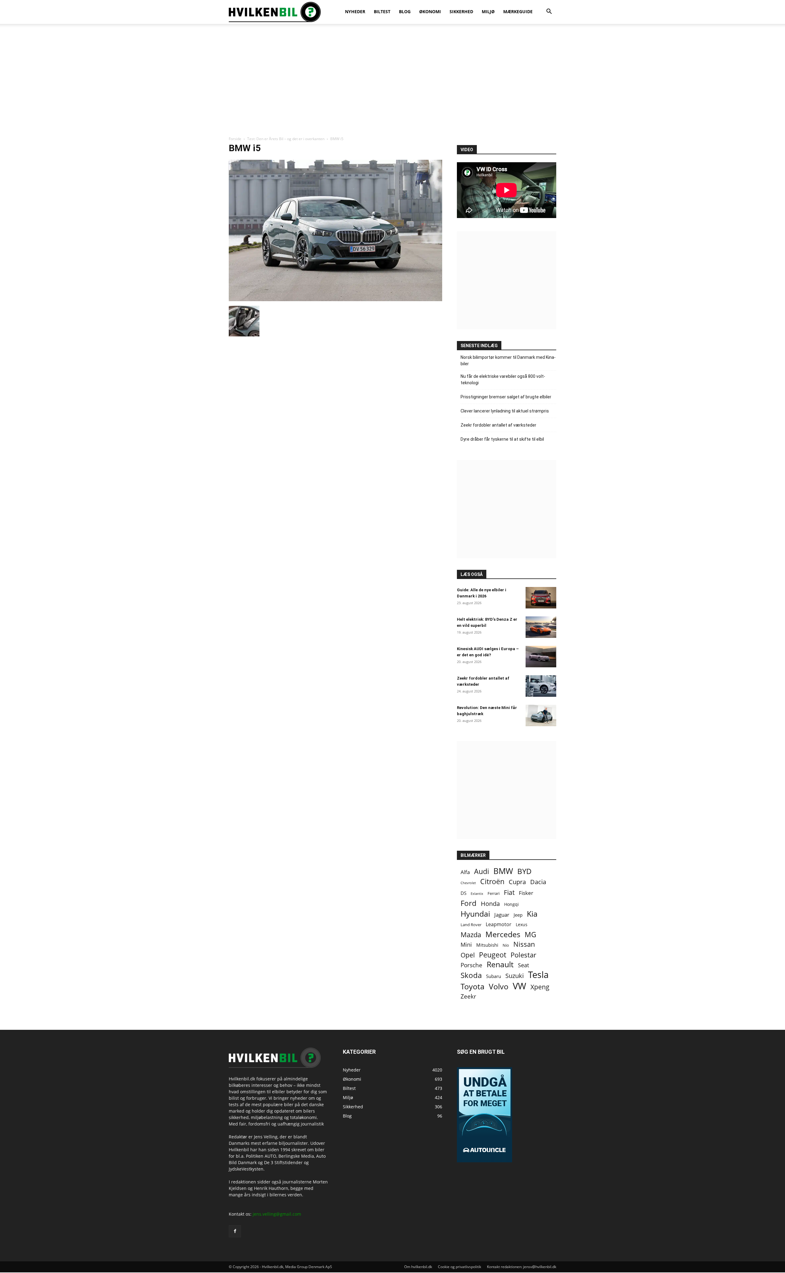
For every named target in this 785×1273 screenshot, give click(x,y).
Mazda (471, 934)
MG (530, 934)
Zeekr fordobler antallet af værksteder (498, 425)
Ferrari (494, 893)
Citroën (492, 881)
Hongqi (511, 904)
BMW (503, 871)
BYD (524, 871)
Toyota (472, 986)
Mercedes (502, 934)
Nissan (524, 944)
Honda (490, 903)
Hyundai (475, 914)
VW (519, 986)
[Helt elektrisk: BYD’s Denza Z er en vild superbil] (541, 627)
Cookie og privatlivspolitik (459, 1266)
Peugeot (492, 955)
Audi (481, 871)
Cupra (517, 882)
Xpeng (540, 987)
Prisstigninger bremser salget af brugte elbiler (506, 396)
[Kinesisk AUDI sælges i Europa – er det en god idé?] (541, 656)
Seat (523, 965)
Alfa (465, 872)
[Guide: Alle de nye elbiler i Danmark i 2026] (541, 597)
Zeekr (468, 996)
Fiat (509, 892)
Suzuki (514, 975)
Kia (532, 914)
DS (463, 893)
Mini (466, 944)
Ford (469, 903)
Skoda (471, 975)
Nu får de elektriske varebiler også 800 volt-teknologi (503, 379)
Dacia (538, 882)
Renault (500, 964)
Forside (235, 138)
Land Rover (471, 924)
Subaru (493, 976)
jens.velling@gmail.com (277, 1214)
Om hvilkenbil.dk (418, 1266)
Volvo (498, 986)
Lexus (521, 924)
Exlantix (477, 893)
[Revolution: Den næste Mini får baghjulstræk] (541, 715)
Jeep (518, 915)
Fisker (526, 893)
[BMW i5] (335, 299)
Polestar (523, 955)
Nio (506, 945)
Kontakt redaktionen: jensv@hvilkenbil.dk (521, 1266)
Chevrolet (468, 883)
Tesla (538, 975)
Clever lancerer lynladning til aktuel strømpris (505, 410)
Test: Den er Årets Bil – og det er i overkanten (285, 138)
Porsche (471, 965)
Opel (468, 955)
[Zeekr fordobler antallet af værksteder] (541, 686)
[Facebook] (235, 1231)
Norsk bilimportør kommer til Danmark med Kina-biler (508, 360)
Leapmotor (498, 924)
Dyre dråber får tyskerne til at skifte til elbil (502, 439)
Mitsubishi (487, 945)
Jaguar (501, 914)
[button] (549, 12)
